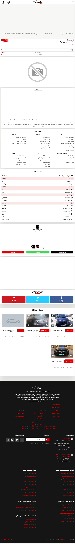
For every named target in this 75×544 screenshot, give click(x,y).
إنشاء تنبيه (70, 50)
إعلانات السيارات (56, 404)
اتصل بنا (40, 426)
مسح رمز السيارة (55, 416)
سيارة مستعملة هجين (30, 527)
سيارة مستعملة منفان (68, 516)
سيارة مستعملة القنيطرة (67, 487)
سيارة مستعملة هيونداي (29, 495)
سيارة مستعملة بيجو (30, 479)
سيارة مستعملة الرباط (68, 476)
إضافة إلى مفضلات (38, 54)
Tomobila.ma (63, 539)
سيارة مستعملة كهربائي (29, 524)
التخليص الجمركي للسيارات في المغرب (29, 426)
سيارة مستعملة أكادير (68, 481)
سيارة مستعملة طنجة (68, 484)
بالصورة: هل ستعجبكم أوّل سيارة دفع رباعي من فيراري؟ (62, 455)
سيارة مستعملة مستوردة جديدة (27, 510)
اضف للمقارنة (38, 52)
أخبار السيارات (39, 416)
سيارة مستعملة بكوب (68, 518)
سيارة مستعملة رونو (30, 476)
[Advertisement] (37, 17)
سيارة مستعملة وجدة (68, 492)
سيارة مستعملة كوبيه (68, 510)
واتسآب (37, 252)
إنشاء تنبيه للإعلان (56, 413)
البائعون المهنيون (38, 419)
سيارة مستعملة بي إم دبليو (28, 490)
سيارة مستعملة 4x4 (68, 507)
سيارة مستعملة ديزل (30, 519)
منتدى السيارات (20, 410)
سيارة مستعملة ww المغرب (28, 505)
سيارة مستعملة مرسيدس (29, 484)
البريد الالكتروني (37, 246)
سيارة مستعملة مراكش (67, 479)
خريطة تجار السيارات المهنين (37, 425)
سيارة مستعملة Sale (68, 495)
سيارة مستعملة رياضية (67, 521)
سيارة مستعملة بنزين (30, 522)
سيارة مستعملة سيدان (68, 505)
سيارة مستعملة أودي (30, 487)
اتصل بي (33, 246)
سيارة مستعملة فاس (68, 490)
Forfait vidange (65, 438)
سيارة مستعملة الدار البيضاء (66, 473)
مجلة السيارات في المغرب (40, 410)
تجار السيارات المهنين (36, 422)
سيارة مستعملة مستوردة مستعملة (26, 507)
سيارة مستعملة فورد (30, 492)
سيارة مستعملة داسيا (30, 473)
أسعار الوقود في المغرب (49, 426)
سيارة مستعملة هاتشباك (67, 513)
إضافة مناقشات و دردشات (20, 416)
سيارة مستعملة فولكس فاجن (28, 481)
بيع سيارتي (56, 410)
